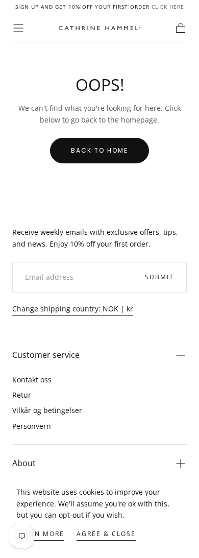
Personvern (31, 426)
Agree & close (106, 533)
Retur (21, 395)
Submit (159, 277)
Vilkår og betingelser (47, 410)
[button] (18, 28)
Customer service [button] (46, 354)
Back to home (99, 150)
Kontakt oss (32, 379)
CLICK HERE (168, 6)
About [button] (24, 463)
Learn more (40, 533)
